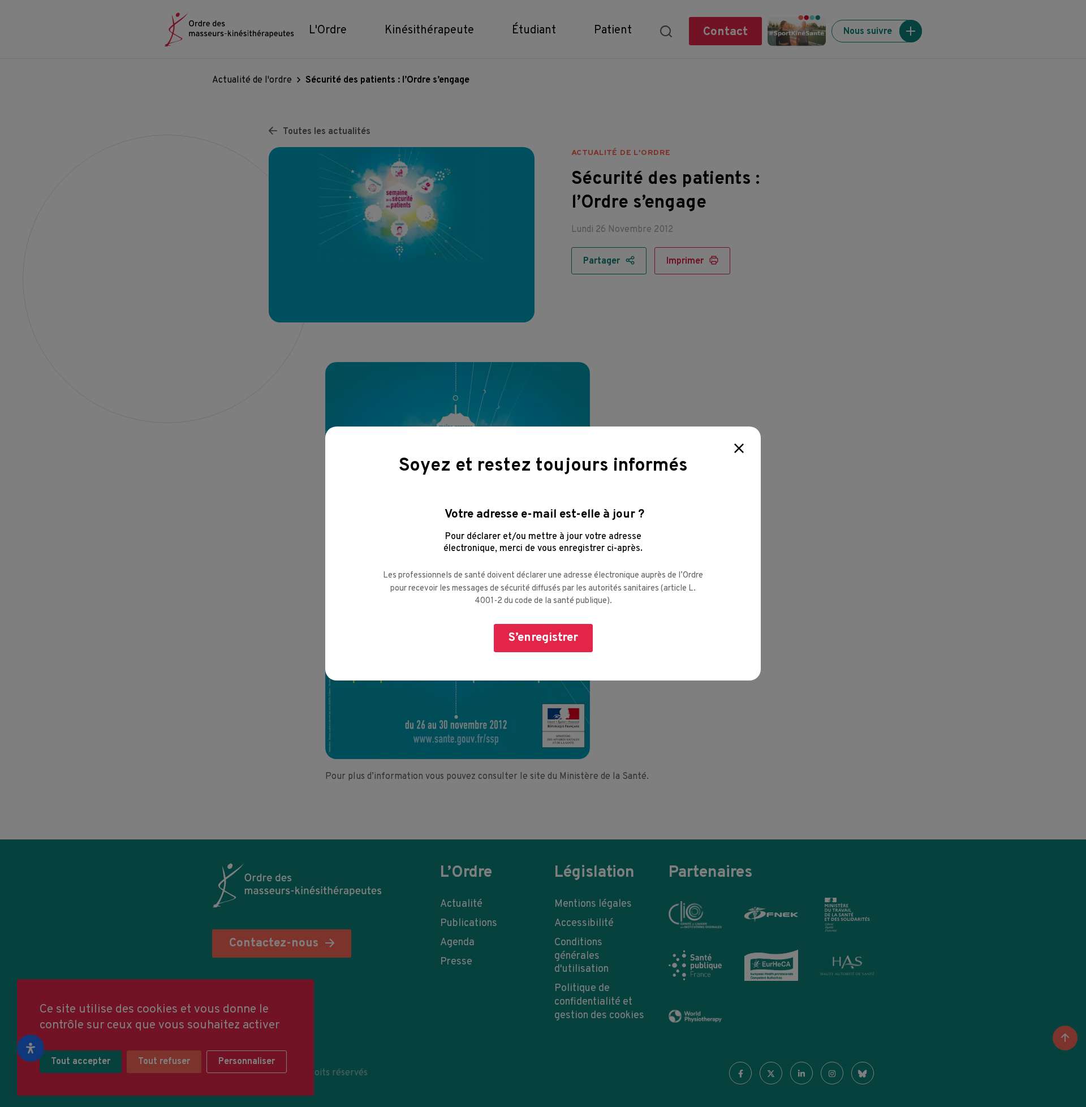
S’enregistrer (543, 637)
